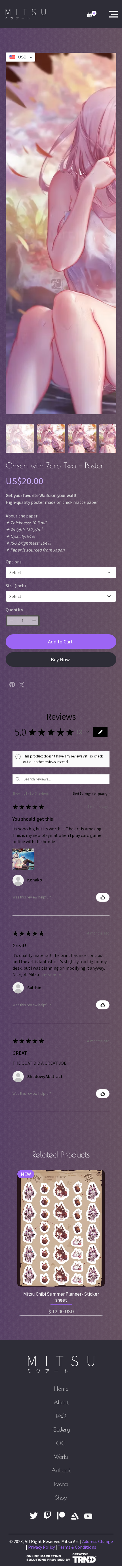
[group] (61, 982)
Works (61, 1193)
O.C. (61, 1179)
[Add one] (34, 363)
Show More (52, 717)
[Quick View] (61, 971)
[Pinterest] (12, 427)
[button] (87, 474)
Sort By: (78, 536)
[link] (91, 14)
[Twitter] (22, 427)
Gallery (61, 1166)
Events (61, 1220)
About (61, 1139)
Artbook (61, 1207)
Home (61, 1125)
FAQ (61, 1152)
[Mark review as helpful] (103, 640)
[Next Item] (108, 122)
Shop (61, 1234)
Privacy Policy (41, 1284)
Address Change (97, 1278)
